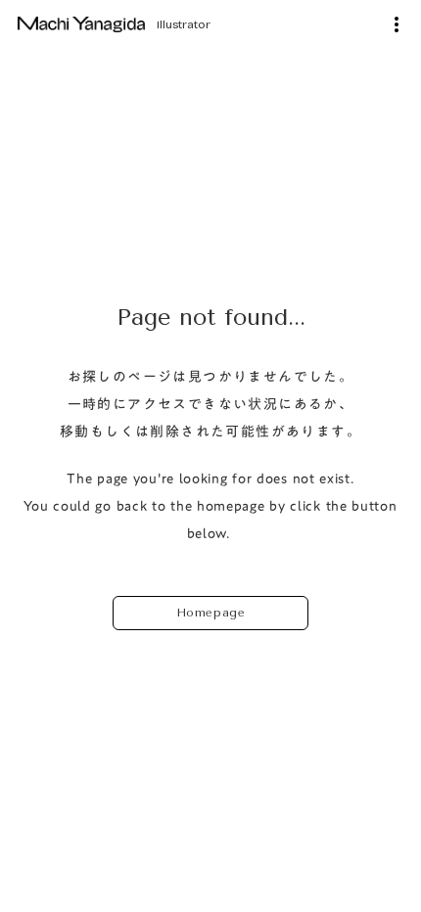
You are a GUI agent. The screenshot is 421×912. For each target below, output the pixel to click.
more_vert (396, 24)
